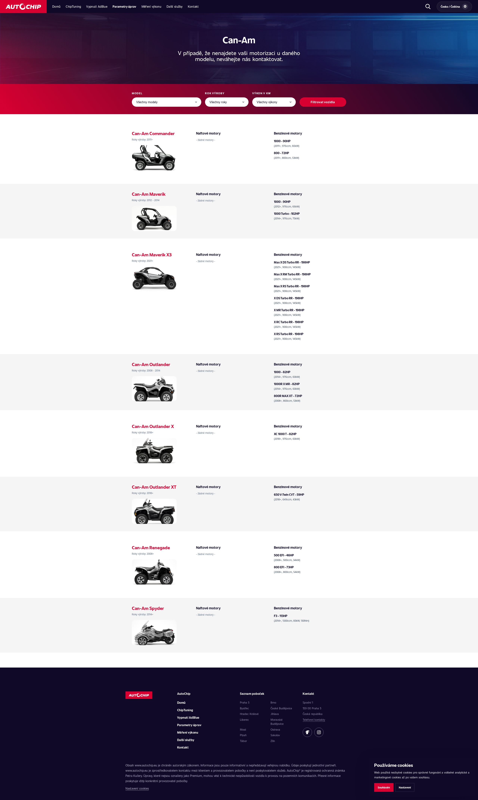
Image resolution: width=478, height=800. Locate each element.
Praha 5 (244, 702)
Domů (56, 6)
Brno (273, 702)
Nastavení (405, 787)
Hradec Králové (249, 714)
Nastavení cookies (137, 788)
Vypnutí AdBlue (96, 6)
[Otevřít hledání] (428, 6)
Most (243, 729)
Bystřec (244, 708)
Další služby (175, 6)
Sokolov (275, 735)
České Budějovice (281, 708)
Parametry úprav (124, 6)
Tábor (243, 741)
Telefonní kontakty (314, 719)
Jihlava (275, 714)
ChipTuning (73, 6)
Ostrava (275, 729)
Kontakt (193, 6)
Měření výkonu (151, 6)
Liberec (244, 719)
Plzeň (243, 735)
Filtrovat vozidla (323, 102)
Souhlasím (384, 787)
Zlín (273, 741)
